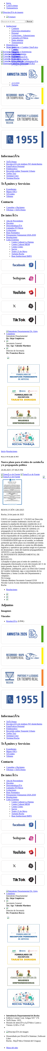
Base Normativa (13, 233)
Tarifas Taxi (11, 173)
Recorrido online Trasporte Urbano (20, 171)
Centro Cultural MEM (20, 244)
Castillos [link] (15, 50)
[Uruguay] (11, 17)
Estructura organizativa (20, 31)
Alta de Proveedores (14, 221)
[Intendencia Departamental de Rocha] (12, 12)
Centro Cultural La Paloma (22, 242)
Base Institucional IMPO (21, 256)
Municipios (11, 47)
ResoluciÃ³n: (11, 621)
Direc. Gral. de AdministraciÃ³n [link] (24, 61)
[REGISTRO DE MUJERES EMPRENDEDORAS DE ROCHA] (23, 425)
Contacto (15, 28)
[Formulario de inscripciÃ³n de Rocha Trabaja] (23, 447)
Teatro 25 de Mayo (19, 251)
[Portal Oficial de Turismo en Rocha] (8, 358)
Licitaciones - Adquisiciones (23, 35)
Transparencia (12, 8)
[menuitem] (26, 34)
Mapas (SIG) (11, 191)
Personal (15, 33)
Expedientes (11, 189)
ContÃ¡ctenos (12, 5)
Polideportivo (11, 169)
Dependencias (12, 45)
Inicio (8, 3)
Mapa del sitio (12, 1048)
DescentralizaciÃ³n (14, 225)
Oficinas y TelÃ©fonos (16, 210)
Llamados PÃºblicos (14, 228)
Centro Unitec (17, 247)
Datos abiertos (17, 40)
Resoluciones (11, 237)
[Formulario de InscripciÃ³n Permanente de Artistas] (23, 382)
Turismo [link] (14, 85)
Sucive (14, 249)
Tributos (9, 196)
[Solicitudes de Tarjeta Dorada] (23, 404)
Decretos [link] (10, 223)
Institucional (11, 26)
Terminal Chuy (12, 176)
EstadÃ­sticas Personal (15, 166)
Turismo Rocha (17, 254)
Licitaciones (11, 230)
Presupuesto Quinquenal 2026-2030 (21, 235)
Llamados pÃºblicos (19, 38)
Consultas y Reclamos (15, 207)
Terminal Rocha (12, 178)
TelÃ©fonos (11, 162)
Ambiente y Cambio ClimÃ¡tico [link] (24, 47)
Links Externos (12, 240)
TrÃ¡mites (10, 194)
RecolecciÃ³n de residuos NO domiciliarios (24, 164)
